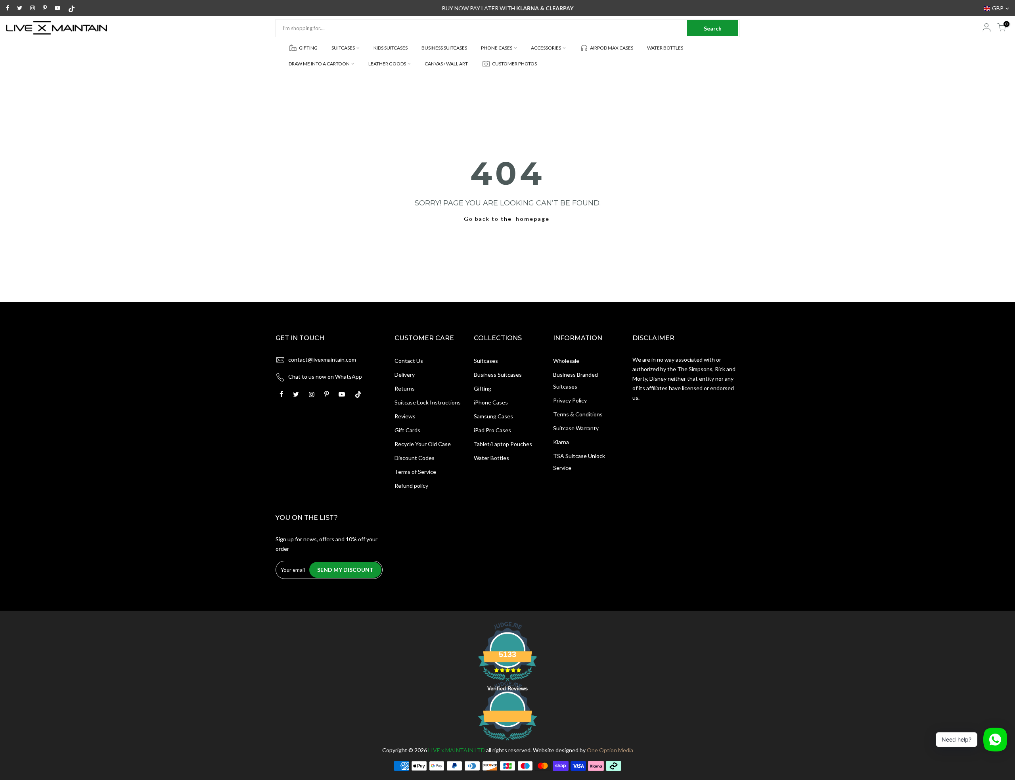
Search (713, 28)
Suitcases (486, 360)
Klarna (561, 442)
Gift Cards (407, 430)
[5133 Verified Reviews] (507, 741)
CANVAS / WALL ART (446, 64)
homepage (533, 218)
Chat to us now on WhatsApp (325, 376)
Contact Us (409, 360)
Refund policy (411, 485)
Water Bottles (491, 457)
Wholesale (566, 360)
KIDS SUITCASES (390, 48)
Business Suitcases (498, 374)
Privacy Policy (570, 400)
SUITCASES (343, 48)
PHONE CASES (496, 48)
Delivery (405, 374)
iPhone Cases (491, 402)
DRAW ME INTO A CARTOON (319, 64)
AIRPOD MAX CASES (611, 48)
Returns (405, 388)
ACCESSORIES (546, 48)
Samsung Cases (493, 416)
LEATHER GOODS (387, 64)
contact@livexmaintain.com (322, 359)
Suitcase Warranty (576, 428)
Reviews (405, 416)
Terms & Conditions (578, 414)
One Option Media (610, 750)
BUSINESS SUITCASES (444, 48)
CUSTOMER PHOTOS (514, 64)
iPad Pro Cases (492, 430)
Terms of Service (415, 471)
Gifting (482, 388)
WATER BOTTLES (665, 48)
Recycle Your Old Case (423, 444)
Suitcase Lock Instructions (428, 402)
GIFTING (308, 48)
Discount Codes (415, 457)
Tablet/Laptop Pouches (503, 444)
